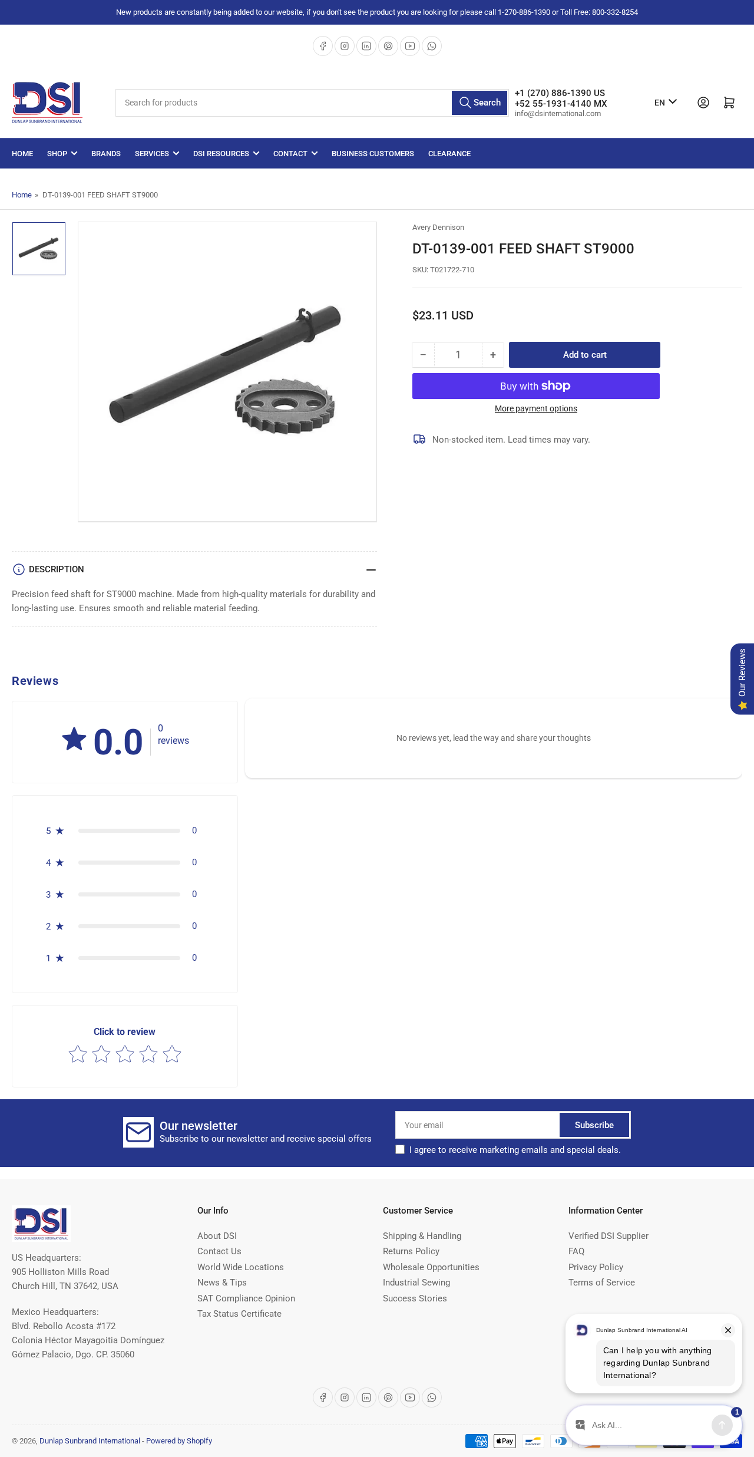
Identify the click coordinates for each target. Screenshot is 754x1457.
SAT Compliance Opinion (246, 1298)
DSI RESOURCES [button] (221, 153)
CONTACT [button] (290, 153)
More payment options (536, 408)
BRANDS (106, 153)
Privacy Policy (595, 1267)
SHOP (57, 153)
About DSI (217, 1236)
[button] (74, 740)
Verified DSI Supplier (608, 1236)
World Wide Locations (240, 1267)
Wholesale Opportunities (431, 1267)
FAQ (576, 1251)
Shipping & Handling (422, 1236)
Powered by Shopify (179, 1440)
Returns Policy (411, 1251)
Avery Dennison (438, 227)
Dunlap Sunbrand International (89, 1440)
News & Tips (222, 1282)
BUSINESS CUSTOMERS (373, 153)
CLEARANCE (449, 153)
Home (22, 153)
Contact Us (219, 1251)
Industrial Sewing (416, 1282)
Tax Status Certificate (239, 1313)
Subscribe (594, 1125)
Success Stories (415, 1298)
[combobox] (312, 103)
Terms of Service (601, 1282)
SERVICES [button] (152, 153)
